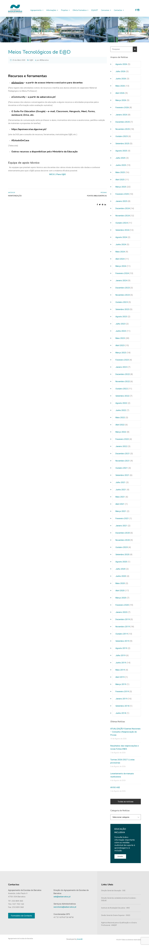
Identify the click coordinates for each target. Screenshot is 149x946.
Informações (51, 10)
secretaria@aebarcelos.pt (65, 907)
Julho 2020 (120, 569)
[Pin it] (102, 204)
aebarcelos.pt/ (48, 96)
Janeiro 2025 (121, 201)
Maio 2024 (120, 251)
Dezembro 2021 (122, 453)
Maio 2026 (120, 86)
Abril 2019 (120, 677)
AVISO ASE (115, 787)
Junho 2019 (120, 662)
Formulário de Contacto (21, 915)
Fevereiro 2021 (122, 518)
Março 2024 (120, 266)
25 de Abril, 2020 (18, 60)
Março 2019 (120, 684)
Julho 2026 (120, 71)
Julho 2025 (120, 158)
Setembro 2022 (122, 396)
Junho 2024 (120, 244)
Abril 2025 (120, 179)
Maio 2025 (120, 172)
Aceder (120, 856)
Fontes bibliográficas (97, 196)
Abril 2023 (120, 345)
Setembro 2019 (122, 641)
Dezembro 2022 (122, 374)
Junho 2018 (120, 713)
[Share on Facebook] (97, 204)
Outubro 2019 (121, 634)
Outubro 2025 (121, 136)
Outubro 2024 (121, 223)
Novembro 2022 (122, 381)
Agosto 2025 (121, 151)
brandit (80, 939)
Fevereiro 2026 (122, 107)
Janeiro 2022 (121, 446)
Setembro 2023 (122, 309)
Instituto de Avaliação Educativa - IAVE (115, 908)
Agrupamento (36, 10)
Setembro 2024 (122, 230)
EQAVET (94, 10)
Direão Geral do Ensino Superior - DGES (115, 915)
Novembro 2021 (122, 461)
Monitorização (15, 196)
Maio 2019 (120, 670)
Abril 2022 (120, 425)
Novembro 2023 (122, 295)
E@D (31, 60)
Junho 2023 (120, 331)
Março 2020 (120, 598)
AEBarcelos (44, 60)
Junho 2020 (120, 576)
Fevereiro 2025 (122, 194)
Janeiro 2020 (121, 612)
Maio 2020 (120, 583)
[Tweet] (100, 204)
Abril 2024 (120, 259)
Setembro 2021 (122, 475)
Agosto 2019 (121, 648)
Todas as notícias (125, 801)
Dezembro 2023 (122, 288)
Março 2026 (120, 100)
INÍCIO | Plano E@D (57, 174)
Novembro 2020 (122, 540)
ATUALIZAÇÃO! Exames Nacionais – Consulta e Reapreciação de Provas (125, 731)
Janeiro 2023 (121, 367)
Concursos (105, 10)
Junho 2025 (120, 165)
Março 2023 (120, 352)
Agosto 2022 (121, 403)
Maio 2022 (120, 417)
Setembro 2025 (122, 143)
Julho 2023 (120, 324)
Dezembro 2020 (122, 533)
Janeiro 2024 (121, 280)
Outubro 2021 (121, 468)
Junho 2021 (120, 489)
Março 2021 (120, 511)
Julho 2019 (120, 655)
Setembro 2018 (122, 706)
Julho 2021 (120, 482)
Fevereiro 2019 (122, 691)
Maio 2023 (120, 338)
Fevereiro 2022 (122, 439)
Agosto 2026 (121, 64)
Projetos (64, 10)
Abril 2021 (120, 504)
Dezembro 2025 (122, 122)
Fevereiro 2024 (122, 273)
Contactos (118, 10)
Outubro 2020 (121, 547)
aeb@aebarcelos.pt (62, 896)
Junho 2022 (120, 410)
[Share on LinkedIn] (105, 204)
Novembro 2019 (122, 626)
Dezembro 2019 (122, 619)
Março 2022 (120, 432)
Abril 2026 (120, 93)
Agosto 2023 (121, 316)
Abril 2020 (120, 590)
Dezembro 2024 (122, 208)
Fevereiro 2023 (122, 360)
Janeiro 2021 (121, 525)
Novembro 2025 (122, 129)
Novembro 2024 (122, 215)
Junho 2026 (120, 78)
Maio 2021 (120, 497)
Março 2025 (120, 187)
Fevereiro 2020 (122, 605)
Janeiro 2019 (121, 698)
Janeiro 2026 (121, 114)
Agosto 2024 (121, 237)
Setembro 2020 (122, 554)
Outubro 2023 (121, 302)
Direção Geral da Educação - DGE (113, 890)
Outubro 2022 (121, 388)
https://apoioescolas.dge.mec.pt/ (28, 129)
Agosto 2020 (121, 562)
